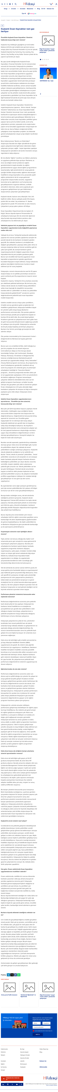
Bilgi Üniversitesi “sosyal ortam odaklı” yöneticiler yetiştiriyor (47, 50)
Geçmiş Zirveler (24, 1058)
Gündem (22, 9)
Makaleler (30, 9)
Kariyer (3, 1070)
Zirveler (13, 9)
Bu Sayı (22, 1049)
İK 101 (43, 9)
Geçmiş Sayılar (24, 1052)
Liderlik (22, 1061)
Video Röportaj (44, 1049)
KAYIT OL (38, 1034)
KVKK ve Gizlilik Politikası (51, 1085)
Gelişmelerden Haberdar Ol (13, 1078)
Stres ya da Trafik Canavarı (9, 995)
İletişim (3, 1055)
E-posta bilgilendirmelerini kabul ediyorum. (43, 1030)
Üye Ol (24, 13)
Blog (38, 9)
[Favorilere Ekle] (2, 25)
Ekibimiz (3, 1052)
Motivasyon (23, 1064)
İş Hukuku (4, 1067)
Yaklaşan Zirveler (25, 1055)
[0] (51, 4)
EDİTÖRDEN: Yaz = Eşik (46, 81)
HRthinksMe (43, 1067)
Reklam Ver (50, 9)
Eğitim (3, 1064)
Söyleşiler (23, 1067)
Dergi (5, 9)
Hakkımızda (4, 1049)
